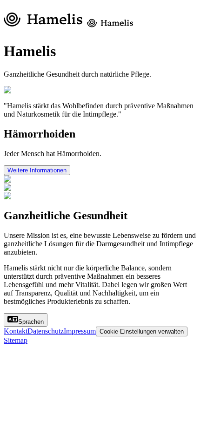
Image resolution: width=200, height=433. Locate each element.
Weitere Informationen (37, 170)
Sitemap (15, 340)
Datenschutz (45, 331)
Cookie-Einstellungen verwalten (142, 331)
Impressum (80, 331)
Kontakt (15, 331)
